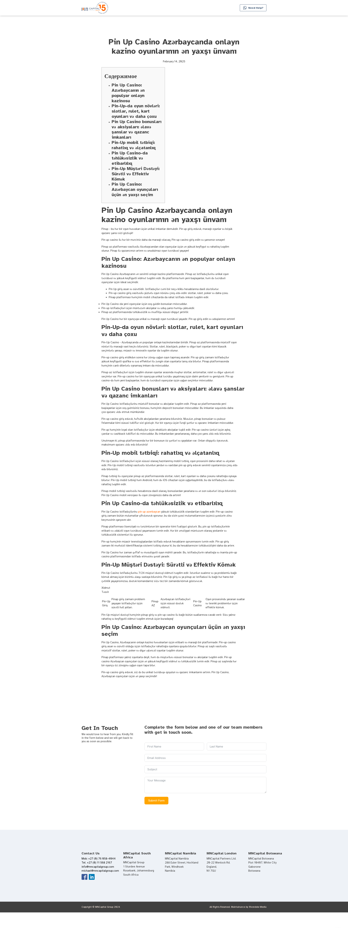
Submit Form (156, 800)
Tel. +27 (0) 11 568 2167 (97, 862)
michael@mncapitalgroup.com (100, 870)
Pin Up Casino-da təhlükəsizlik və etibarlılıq (130, 158)
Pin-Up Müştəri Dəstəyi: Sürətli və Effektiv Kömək (136, 174)
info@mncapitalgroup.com (98, 866)
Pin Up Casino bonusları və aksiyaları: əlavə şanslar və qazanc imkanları (136, 129)
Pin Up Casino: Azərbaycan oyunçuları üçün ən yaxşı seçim (135, 189)
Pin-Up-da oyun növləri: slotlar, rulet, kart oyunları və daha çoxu (136, 111)
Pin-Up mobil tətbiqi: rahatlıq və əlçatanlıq (134, 145)
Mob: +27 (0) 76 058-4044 (99, 858)
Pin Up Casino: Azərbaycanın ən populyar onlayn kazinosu (128, 92)
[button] (253, 7)
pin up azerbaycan (149, 511)
